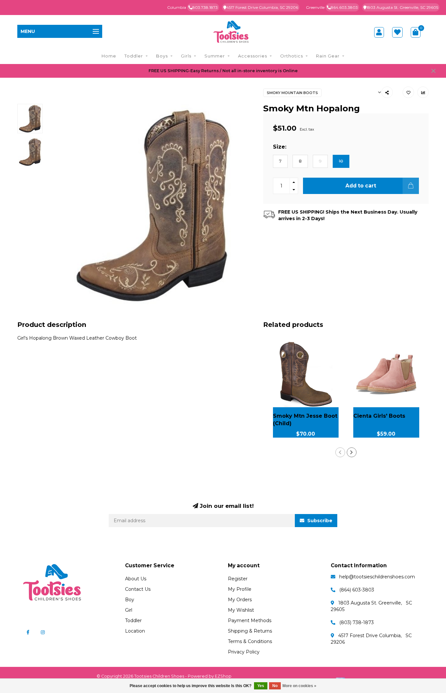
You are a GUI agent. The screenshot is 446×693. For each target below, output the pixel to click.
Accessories (252, 55)
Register (237, 579)
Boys (162, 55)
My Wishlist (241, 610)
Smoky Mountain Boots (292, 92)
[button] (340, 452)
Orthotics (291, 55)
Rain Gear (328, 55)
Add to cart (360, 186)
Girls (186, 55)
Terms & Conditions (250, 641)
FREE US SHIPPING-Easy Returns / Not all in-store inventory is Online (223, 70)
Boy (129, 600)
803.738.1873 (205, 7)
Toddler (133, 55)
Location (135, 631)
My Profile (239, 589)
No (275, 686)
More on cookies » (299, 686)
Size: (279, 146)
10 (341, 161)
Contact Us (138, 589)
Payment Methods (249, 620)
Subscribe (319, 521)
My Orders (240, 600)
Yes (260, 686)
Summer (214, 55)
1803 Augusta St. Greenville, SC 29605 (402, 7)
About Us (135, 579)
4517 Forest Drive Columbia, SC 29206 (262, 7)
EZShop (223, 676)
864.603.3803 (344, 7)
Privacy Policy (244, 652)
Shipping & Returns (250, 631)
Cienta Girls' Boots (379, 416)
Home (109, 55)
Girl (128, 610)
